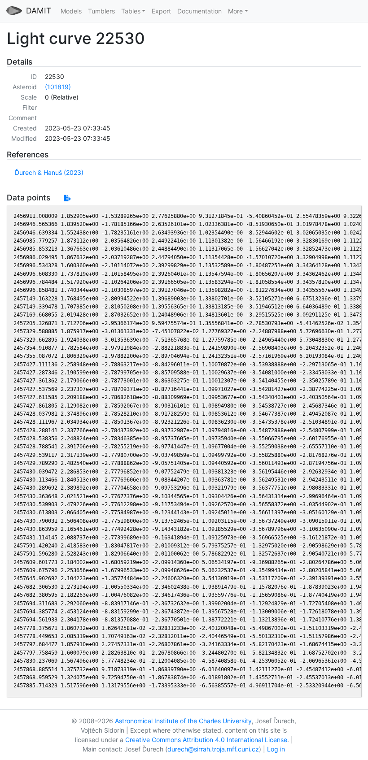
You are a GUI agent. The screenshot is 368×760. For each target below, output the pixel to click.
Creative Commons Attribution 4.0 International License (206, 739)
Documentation (199, 11)
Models (71, 11)
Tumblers (101, 11)
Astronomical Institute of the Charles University (183, 721)
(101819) (58, 87)
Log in (276, 749)
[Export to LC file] (67, 198)
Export (161, 11)
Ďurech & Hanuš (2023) (49, 172)
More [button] (235, 11)
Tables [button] (130, 11)
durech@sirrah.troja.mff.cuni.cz (213, 749)
